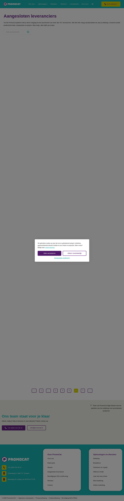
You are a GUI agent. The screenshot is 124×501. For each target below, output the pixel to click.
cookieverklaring (50, 247)
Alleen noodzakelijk (75, 253)
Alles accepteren (49, 253)
